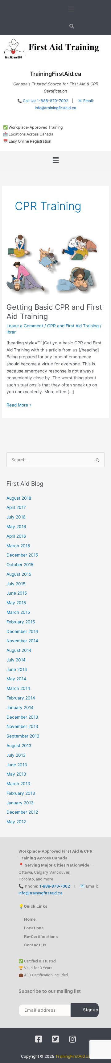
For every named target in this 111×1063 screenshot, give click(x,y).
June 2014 (16, 669)
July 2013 (16, 755)
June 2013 (16, 764)
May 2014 (16, 678)
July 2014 (16, 659)
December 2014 (22, 631)
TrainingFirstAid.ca (72, 1056)
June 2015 (16, 593)
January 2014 (20, 707)
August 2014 (18, 650)
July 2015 (15, 583)
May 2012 (16, 821)
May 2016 (16, 526)
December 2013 (22, 717)
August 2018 (18, 498)
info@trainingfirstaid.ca (40, 892)
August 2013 (18, 745)
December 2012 (22, 812)
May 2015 (16, 602)
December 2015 (22, 555)
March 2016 (18, 545)
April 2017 (16, 507)
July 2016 (16, 516)
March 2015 (18, 612)
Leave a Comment (24, 325)
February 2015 (20, 621)
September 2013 (22, 736)
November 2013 (22, 726)
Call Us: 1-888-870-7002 (45, 100)
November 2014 (22, 640)
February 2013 (20, 793)
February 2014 (20, 697)
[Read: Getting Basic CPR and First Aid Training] (52, 264)
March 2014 (18, 688)
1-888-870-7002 (54, 886)
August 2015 (18, 574)
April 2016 (16, 536)
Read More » (18, 404)
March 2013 (18, 783)
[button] (71, 9)
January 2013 (20, 802)
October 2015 (19, 564)
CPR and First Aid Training (73, 325)
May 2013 (16, 774)
